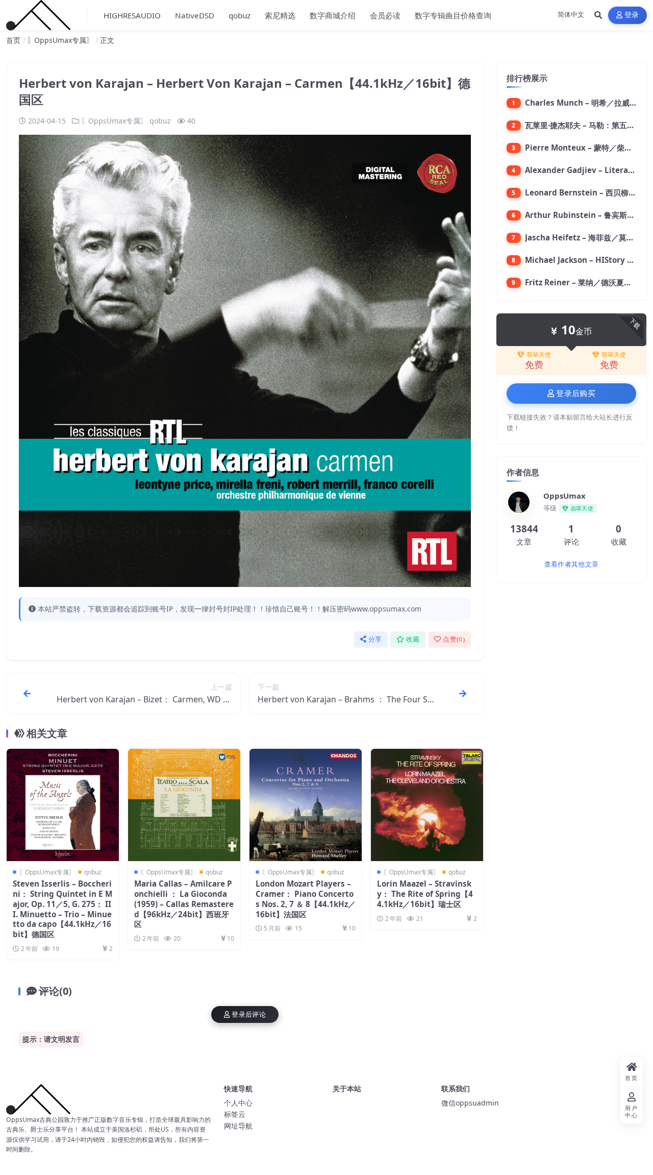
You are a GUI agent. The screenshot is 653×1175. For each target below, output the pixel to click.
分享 (375, 639)
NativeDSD (194, 15)
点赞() (454, 639)
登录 (631, 15)
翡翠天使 (538, 354)
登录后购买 (575, 393)
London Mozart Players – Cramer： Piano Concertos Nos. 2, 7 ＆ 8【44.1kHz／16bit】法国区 (306, 898)
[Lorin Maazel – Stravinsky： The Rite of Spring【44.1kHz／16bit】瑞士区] (427, 805)
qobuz (239, 15)
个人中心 (238, 1103)
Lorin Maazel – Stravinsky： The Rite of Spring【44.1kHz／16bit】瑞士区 (425, 893)
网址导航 (238, 1126)
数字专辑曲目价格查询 (453, 15)
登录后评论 (249, 1014)
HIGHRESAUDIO (132, 15)
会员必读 (385, 15)
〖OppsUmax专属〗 (60, 40)
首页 (13, 40)
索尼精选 (280, 15)
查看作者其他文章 (571, 564)
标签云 (234, 1114)
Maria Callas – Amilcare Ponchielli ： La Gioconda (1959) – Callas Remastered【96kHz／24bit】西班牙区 (184, 903)
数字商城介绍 (333, 15)
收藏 (413, 639)
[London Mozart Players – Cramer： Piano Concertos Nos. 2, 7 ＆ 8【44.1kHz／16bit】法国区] (305, 805)
